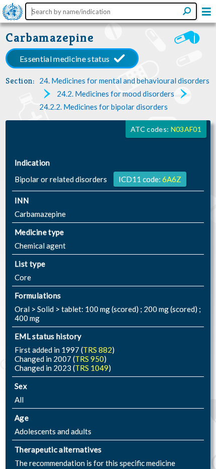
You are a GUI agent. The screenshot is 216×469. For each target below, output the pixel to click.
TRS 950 (89, 358)
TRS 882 (97, 349)
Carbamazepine (49, 37)
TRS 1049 (92, 367)
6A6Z (171, 179)
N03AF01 (186, 129)
